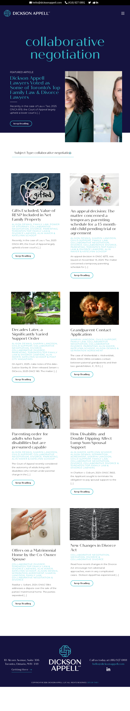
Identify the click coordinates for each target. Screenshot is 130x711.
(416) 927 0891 (76, 2)
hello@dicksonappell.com (47, 2)
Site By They (92, 682)
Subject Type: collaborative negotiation (42, 153)
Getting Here (20, 669)
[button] (123, 13)
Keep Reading (21, 123)
